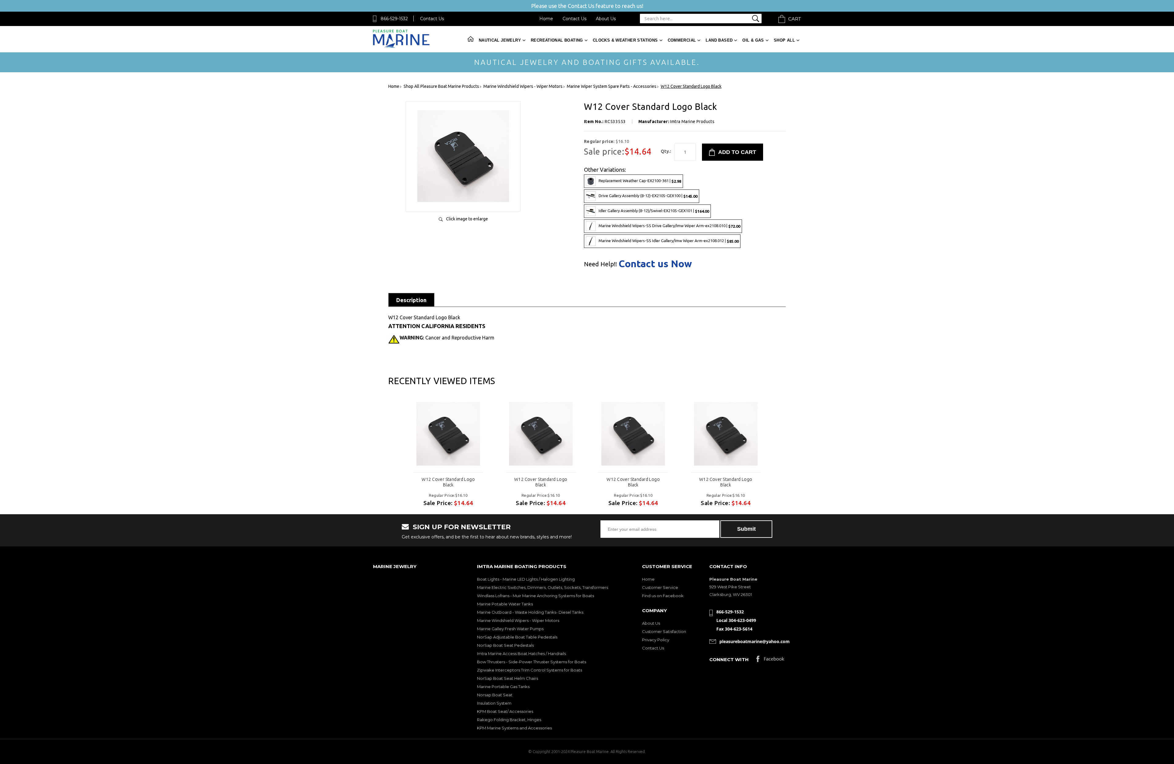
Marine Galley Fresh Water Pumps (510, 628)
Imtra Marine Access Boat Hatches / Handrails (521, 653)
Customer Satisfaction (664, 631)
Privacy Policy (655, 639)
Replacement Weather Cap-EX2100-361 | (640, 180)
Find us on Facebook (663, 595)
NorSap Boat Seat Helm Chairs (507, 678)
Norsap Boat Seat (494, 694)
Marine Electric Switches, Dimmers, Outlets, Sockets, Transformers (542, 587)
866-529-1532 (394, 18)
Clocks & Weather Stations (625, 40)
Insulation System (494, 703)
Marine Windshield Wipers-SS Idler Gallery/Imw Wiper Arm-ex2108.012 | (669, 240)
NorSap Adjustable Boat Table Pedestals (517, 637)
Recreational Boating (557, 40)
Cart (794, 19)
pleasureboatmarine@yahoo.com (754, 641)
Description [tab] (411, 300)
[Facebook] (770, 660)
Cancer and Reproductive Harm (447, 337)
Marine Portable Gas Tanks (503, 686)
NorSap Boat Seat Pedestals (505, 645)
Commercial (682, 40)
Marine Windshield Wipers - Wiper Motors (518, 620)
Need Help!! (600, 264)
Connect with (729, 659)
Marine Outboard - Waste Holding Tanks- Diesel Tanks (530, 612)
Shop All (784, 40)
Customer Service (660, 587)
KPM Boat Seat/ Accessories (505, 711)
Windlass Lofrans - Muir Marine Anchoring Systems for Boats (535, 595)
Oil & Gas (753, 40)
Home (546, 18)
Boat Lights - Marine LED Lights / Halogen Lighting (526, 579)
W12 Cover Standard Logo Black (448, 482)
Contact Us (432, 18)
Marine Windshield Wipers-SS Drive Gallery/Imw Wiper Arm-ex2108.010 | (669, 225)
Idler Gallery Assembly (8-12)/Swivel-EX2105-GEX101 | (654, 210)
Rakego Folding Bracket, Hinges (509, 719)
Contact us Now (655, 263)
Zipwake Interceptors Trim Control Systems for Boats (529, 670)
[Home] (401, 46)
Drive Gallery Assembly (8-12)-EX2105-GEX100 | (648, 195)
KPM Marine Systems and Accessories (514, 727)
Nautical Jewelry (500, 40)
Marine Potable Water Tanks (505, 603)
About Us (606, 18)
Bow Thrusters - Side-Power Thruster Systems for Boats (531, 661)
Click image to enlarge (467, 218)
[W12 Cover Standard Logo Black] (463, 200)
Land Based (719, 40)
